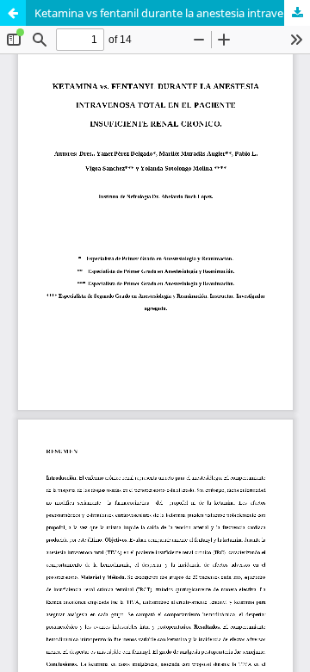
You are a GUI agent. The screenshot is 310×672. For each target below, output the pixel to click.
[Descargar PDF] (297, 13)
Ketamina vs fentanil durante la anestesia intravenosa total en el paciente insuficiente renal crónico (172, 13)
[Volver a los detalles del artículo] (13, 13)
